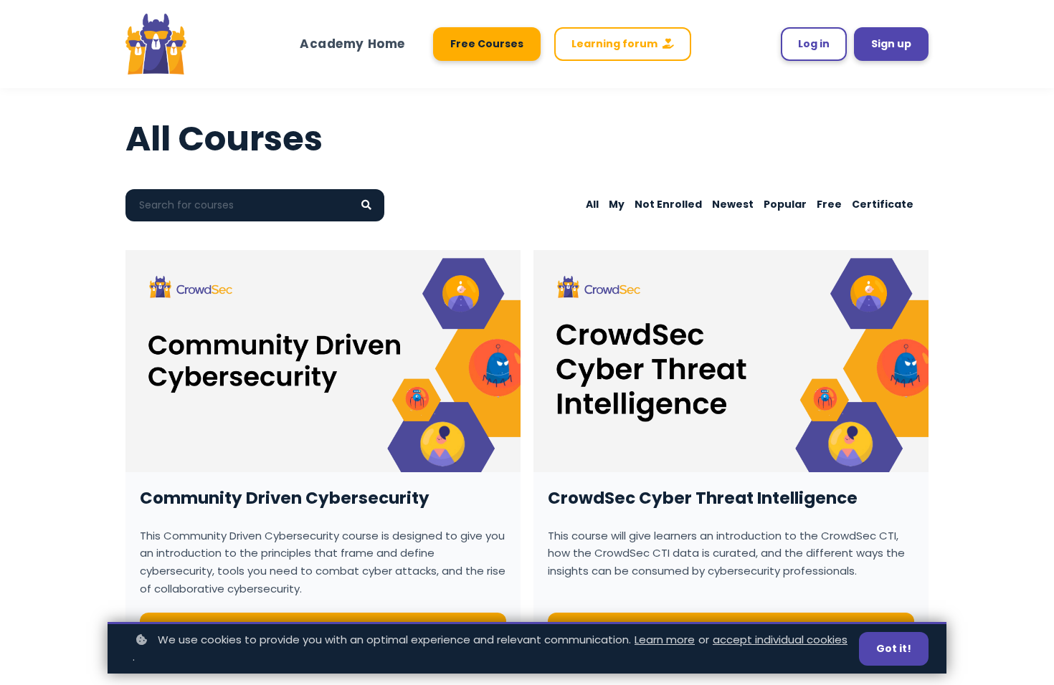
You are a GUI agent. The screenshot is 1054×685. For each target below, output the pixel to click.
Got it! (893, 648)
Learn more (665, 639)
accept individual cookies (780, 639)
